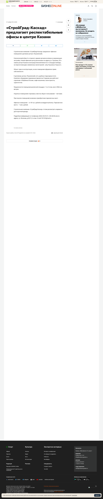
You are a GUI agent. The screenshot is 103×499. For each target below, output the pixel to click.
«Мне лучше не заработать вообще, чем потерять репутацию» (85, 28)
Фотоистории (28, 459)
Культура (28, 447)
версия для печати (58, 133)
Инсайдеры (47, 459)
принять (97, 495)
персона (78, 15)
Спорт (10, 447)
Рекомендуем (81, 62)
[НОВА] (26, 6)
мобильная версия (49, 479)
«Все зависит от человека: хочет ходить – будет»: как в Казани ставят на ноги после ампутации (87, 67)
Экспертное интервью (53, 447)
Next (95, 42)
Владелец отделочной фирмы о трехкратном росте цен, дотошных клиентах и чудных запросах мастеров (85, 35)
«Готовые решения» (89, 20)
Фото (26, 456)
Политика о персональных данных (51, 486)
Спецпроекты (48, 463)
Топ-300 (46, 469)
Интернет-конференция (49, 451)
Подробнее (74, 495)
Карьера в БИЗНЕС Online (12, 466)
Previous (76, 42)
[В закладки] (68, 25)
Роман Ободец (87, 19)
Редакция (9, 463)
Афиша (8, 451)
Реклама (27, 463)
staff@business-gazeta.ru (82, 468)
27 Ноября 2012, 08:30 (11, 22)
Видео (26, 454)
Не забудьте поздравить (50, 454)
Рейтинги (46, 456)
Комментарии (34, 141)
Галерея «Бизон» (48, 466)
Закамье (13, 6)
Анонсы (27, 451)
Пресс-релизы (9, 459)
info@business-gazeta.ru (81, 457)
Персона (8, 454)
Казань (72, 1)
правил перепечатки (58, 491)
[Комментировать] (68, 21)
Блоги (7, 456)
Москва (82, 1)
